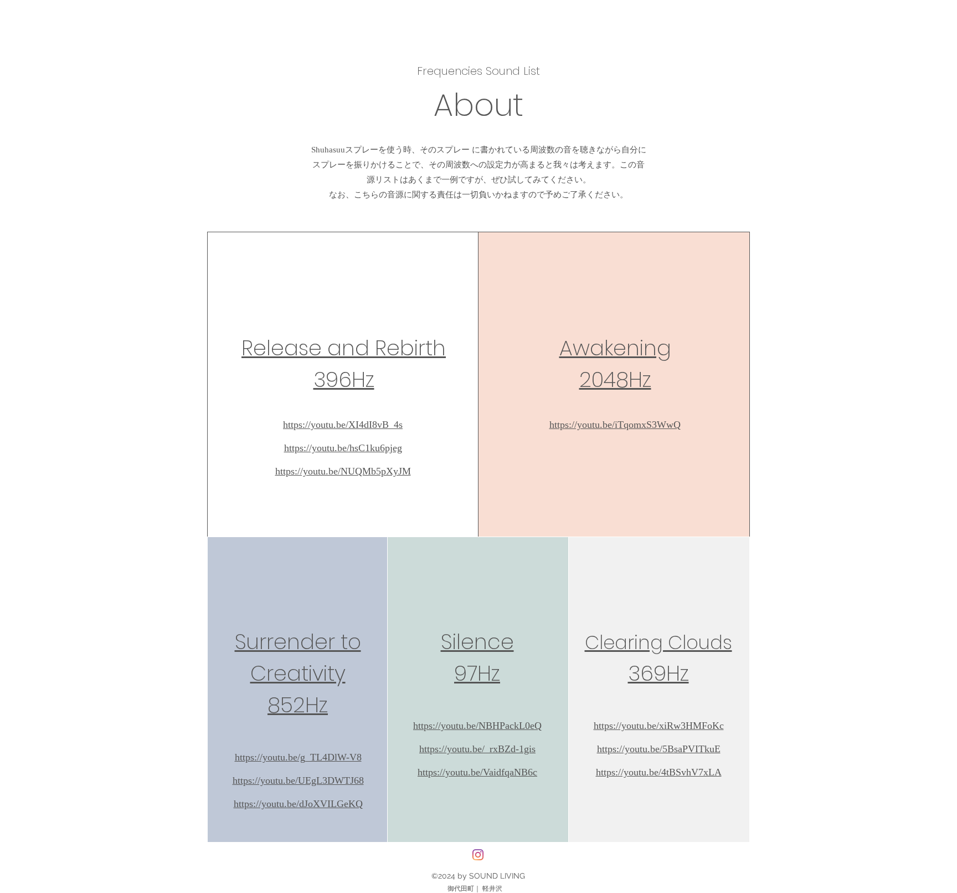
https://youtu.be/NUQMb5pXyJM (343, 471)
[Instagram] (477, 854)
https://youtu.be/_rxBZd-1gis (477, 748)
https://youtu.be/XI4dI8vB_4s (343, 424)
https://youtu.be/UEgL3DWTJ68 (298, 780)
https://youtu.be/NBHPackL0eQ (477, 725)
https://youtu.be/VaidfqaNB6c (477, 772)
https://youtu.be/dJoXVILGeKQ (298, 803)
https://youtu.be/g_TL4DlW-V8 (298, 757)
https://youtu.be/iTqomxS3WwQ (615, 424)
